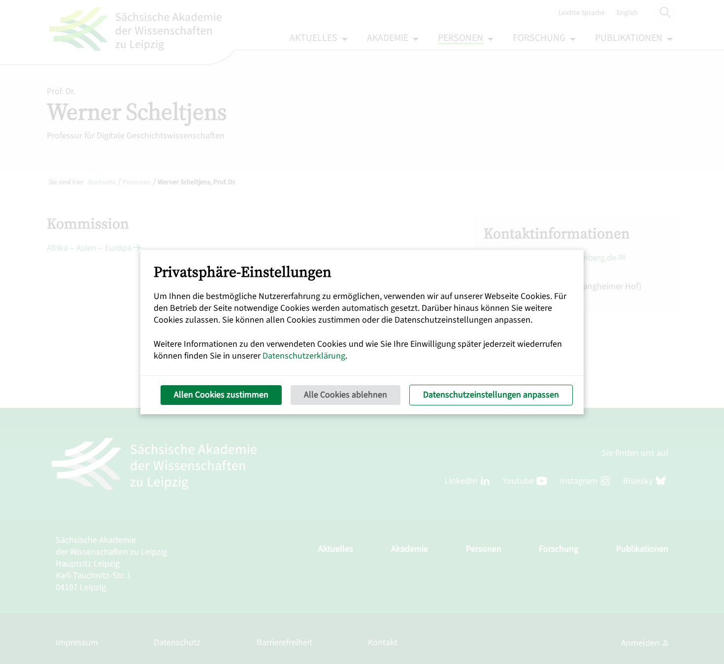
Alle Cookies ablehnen (345, 395)
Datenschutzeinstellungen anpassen (491, 395)
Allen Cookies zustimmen (221, 395)
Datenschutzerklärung (304, 356)
